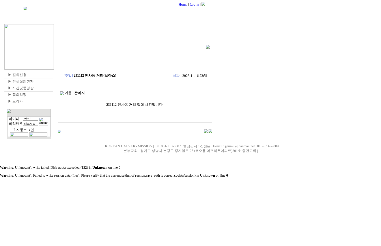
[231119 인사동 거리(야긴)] (206, 131)
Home (183, 4)
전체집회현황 (19, 81)
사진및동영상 (19, 88)
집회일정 (15, 94)
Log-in (194, 4)
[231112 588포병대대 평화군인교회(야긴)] (210, 131)
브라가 (13, 101)
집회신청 (15, 75)
